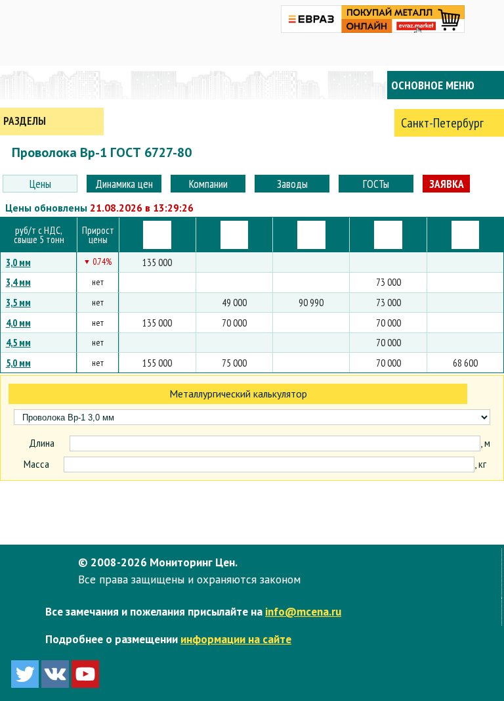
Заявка (446, 183)
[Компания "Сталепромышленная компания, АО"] (388, 235)
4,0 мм (18, 322)
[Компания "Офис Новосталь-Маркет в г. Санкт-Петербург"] (466, 235)
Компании (208, 183)
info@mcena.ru (303, 611)
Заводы (292, 183)
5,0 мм (18, 362)
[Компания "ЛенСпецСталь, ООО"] (157, 235)
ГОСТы (376, 183)
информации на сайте (235, 638)
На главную (52, 85)
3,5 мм (18, 302)
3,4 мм (18, 281)
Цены (40, 183)
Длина (41, 443)
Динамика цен (124, 183)
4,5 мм (18, 342)
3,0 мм (18, 262)
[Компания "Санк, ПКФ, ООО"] (234, 235)
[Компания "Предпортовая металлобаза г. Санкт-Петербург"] (311, 235)
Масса (36, 464)
